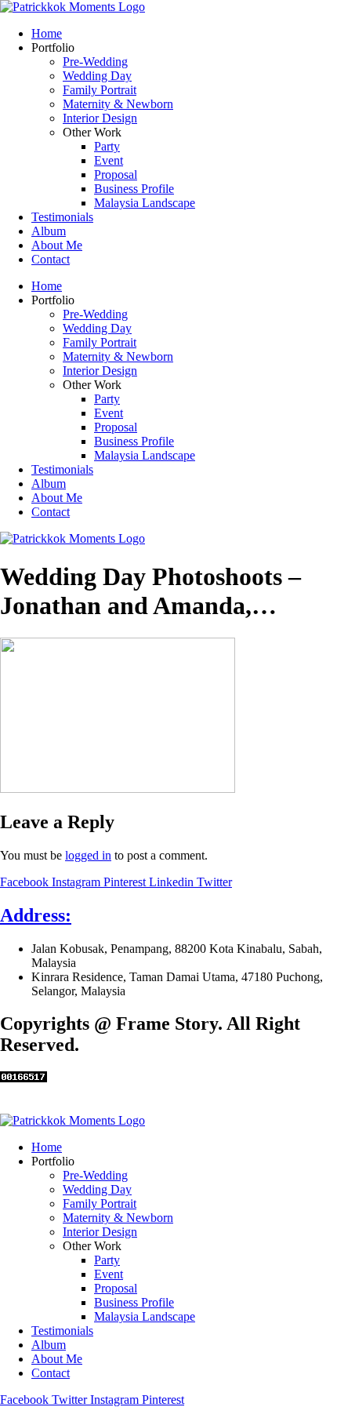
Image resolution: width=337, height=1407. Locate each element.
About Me (56, 245)
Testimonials (62, 217)
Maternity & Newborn (118, 104)
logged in (88, 855)
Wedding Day (97, 75)
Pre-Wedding (95, 61)
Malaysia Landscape (144, 202)
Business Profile (134, 188)
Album (48, 231)
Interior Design (100, 118)
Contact (50, 259)
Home (46, 33)
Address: (35, 915)
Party (107, 146)
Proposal (115, 174)
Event (108, 160)
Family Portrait (99, 89)
